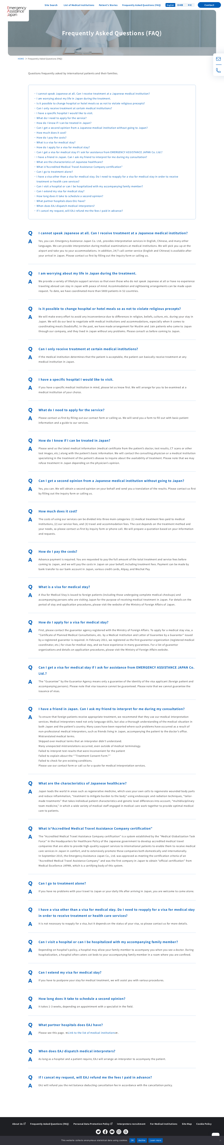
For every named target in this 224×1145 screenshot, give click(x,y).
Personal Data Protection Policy (91, 1123)
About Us (17, 1123)
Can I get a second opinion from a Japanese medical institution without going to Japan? (92, 127)
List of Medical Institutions (79, 5)
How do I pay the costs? (51, 137)
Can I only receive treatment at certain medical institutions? (74, 108)
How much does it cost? (51, 132)
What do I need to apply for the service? (62, 118)
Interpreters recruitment (131, 1123)
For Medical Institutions (163, 1123)
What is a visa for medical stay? (56, 142)
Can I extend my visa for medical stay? (60, 191)
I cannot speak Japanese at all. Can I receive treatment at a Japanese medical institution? (93, 93)
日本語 (180, 5)
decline (142, 1140)
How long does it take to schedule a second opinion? (70, 196)
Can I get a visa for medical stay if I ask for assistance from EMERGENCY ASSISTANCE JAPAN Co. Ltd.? (100, 152)
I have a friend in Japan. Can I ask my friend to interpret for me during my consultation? (92, 157)
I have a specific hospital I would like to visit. (65, 113)
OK (132, 1140)
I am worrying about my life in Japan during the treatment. (74, 98)
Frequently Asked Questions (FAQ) (141, 5)
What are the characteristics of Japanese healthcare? (70, 162)
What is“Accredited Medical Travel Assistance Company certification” (80, 167)
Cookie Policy (204, 1123)
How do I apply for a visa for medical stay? (63, 147)
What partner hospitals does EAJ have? (61, 201)
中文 (190, 5)
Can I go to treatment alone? (55, 171)
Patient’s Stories (108, 5)
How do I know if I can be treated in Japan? (64, 123)
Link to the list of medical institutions (91, 1032)
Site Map (187, 1123)
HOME (21, 58)
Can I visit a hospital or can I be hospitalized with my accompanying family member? (90, 186)
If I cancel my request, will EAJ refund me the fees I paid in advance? (80, 210)
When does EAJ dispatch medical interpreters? (66, 206)
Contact (209, 5)
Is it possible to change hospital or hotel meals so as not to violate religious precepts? (91, 103)
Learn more (155, 1140)
